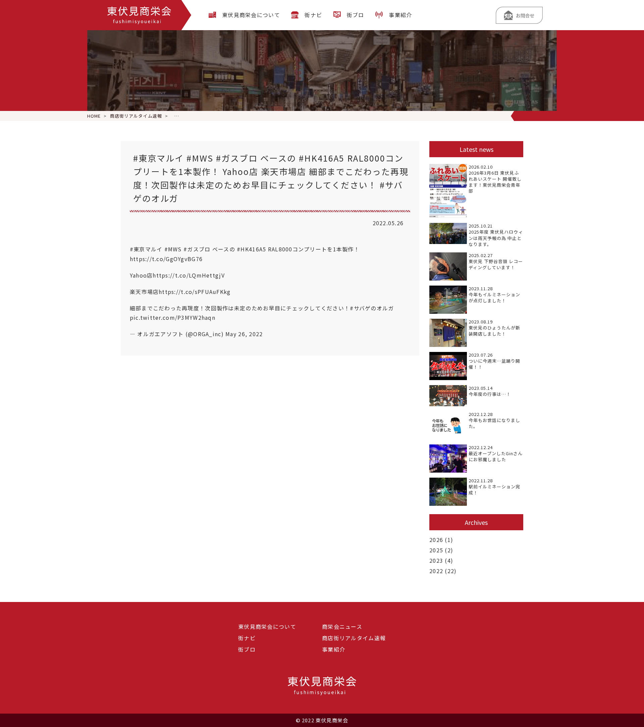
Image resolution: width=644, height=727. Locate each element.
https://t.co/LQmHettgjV (188, 275)
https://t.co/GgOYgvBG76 (166, 259)
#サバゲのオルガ (372, 308)
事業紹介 (400, 15)
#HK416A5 (251, 249)
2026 (436, 539)
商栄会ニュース (342, 626)
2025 (436, 550)
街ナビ (313, 15)
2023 (436, 560)
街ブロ (355, 15)
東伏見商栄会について (251, 15)
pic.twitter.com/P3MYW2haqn (172, 317)
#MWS (173, 249)
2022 (436, 570)
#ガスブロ (196, 249)
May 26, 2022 (244, 334)
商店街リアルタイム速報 (354, 638)
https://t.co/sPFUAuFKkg (194, 292)
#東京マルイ (146, 249)
